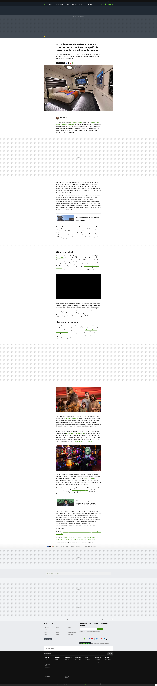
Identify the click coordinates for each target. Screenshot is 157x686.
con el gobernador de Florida (75, 433)
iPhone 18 (87, 36)
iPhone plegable (66, 619)
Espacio (69, 627)
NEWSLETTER (89, 4)
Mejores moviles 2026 (57, 619)
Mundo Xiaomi (47, 667)
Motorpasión (87, 659)
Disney (67, 546)
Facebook (66, 63)
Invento (81, 36)
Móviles (46, 629)
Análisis (57, 627)
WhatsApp (101, 4)
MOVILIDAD (74, 4)
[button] (63, 117)
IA (94, 36)
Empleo (57, 634)
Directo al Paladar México (78, 675)
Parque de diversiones (76, 546)
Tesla (77, 36)
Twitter (112, 4)
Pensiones (69, 36)
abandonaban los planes (71, 418)
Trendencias (97, 659)
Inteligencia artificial (72, 632)
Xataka (46, 659)
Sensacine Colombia (67, 677)
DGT (74, 36)
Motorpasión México (87, 675)
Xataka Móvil (47, 661)
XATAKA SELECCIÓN (58, 4)
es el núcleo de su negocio (80, 490)
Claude (78, 619)
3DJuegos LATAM (58, 674)
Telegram (105, 4)
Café (91, 36)
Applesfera (47, 662)
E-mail (72, 63)
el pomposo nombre (76, 122)
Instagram (108, 4)
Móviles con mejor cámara (87, 619)
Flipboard (70, 63)
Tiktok (103, 4)
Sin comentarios (61, 62)
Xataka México (47, 674)
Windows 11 (70, 634)
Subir (109, 653)
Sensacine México (68, 674)
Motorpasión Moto (88, 661)
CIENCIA (67, 4)
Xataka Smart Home (47, 665)
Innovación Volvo (81, 16)
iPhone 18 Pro (96, 619)
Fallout (64, 36)
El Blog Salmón (108, 659)
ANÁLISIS (50, 4)
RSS (99, 639)
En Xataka (77, 215)
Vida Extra (56, 661)
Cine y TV (62, 546)
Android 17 (73, 619)
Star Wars (85, 546)
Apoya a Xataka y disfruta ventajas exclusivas (100, 643)
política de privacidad (96, 631)
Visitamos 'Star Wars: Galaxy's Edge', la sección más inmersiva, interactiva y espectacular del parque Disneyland (87, 219)
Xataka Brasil (47, 676)
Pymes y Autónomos (107, 661)
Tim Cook (59, 36)
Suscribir (100, 629)
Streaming (47, 627)
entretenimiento (92, 546)
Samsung (58, 632)
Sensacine (67, 659)
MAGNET (81, 4)
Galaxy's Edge (60, 258)
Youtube (110, 4)
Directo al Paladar (78, 659)
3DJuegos (56, 659)
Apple (46, 632)
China (55, 36)
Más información (87, 684)
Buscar (110, 648)
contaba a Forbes (89, 478)
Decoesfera (97, 661)
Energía (57, 629)
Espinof (66, 661)
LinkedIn (104, 639)
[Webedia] (110, 1)
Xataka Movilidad (71, 629)
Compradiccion (98, 662)
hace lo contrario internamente (83, 441)
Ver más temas (48, 639)
